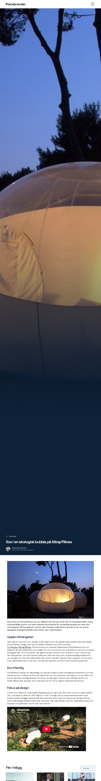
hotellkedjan (12, 647)
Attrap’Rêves (24, 647)
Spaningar (12, 536)
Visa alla (86, 768)
